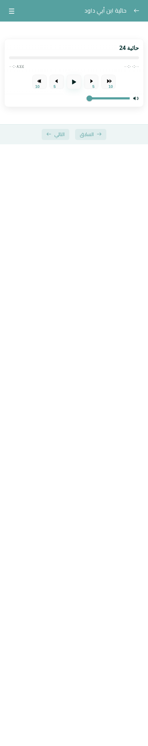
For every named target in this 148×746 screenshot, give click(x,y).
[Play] (74, 82)
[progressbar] (74, 57)
